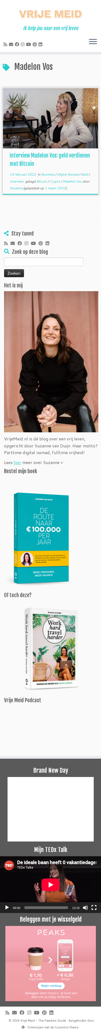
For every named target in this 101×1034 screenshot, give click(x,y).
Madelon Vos (73, 181)
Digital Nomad (68, 174)
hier (17, 462)
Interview (17, 181)
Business (48, 174)
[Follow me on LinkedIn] (41, 44)
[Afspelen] (7, 907)
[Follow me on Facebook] (18, 44)
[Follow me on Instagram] (23, 44)
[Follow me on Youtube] (29, 44)
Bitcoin (42, 181)
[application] (50, 884)
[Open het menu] (93, 42)
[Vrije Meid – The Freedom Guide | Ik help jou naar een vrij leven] (50, 13)
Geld (85, 174)
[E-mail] (12, 44)
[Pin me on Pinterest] (36, 44)
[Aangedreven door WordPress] (23, 1026)
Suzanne (16, 188)
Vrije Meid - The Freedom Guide (43, 1020)
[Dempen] (85, 907)
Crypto (55, 181)
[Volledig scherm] (94, 907)
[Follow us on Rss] (6, 44)
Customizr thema (66, 1027)
